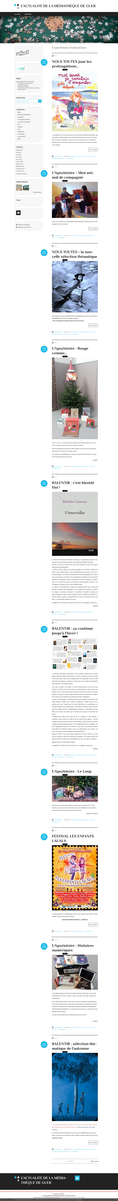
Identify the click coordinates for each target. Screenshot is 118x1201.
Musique (20, 126)
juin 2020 (18, 152)
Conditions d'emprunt (23, 86)
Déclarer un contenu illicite (39, 1197)
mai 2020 (18, 154)
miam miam (21, 117)
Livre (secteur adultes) (24, 119)
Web (19, 139)
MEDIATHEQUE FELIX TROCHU (25, 81)
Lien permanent (58, 156)
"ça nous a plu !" (22, 136)
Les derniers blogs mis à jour (48, 1195)
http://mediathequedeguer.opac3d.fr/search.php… (68, 320)
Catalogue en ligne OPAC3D (25, 83)
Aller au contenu (5, 1)
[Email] (18, 212)
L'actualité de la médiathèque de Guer (58, 6)
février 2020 (19, 161)
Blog (19, 112)
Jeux (19, 129)
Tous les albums (37, 192)
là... (96, 602)
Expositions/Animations (24, 114)
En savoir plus (79, 1199)
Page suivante (94, 1161)
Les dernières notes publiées (59, 1195)
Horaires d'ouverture (23, 84)
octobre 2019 (20, 171)
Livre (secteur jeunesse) (24, 122)
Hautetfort (62, 1193)
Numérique (21, 131)
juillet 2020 (19, 150)
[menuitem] (19, 14)
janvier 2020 (19, 164)
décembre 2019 (20, 166)
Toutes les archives (21, 173)
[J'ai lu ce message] (116, 1199)
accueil (18, 14)
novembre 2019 (20, 168)
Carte (18, 200)
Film (19, 124)
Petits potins (21, 134)
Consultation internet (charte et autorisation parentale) (28, 88)
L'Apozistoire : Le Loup (71, 771)
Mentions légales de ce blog (49, 1197)
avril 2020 (19, 157)
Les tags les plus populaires (70, 1195)
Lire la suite (93, 149)
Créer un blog (56, 1193)
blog (83, 1197)
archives (28, 14)
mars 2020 (19, 159)
